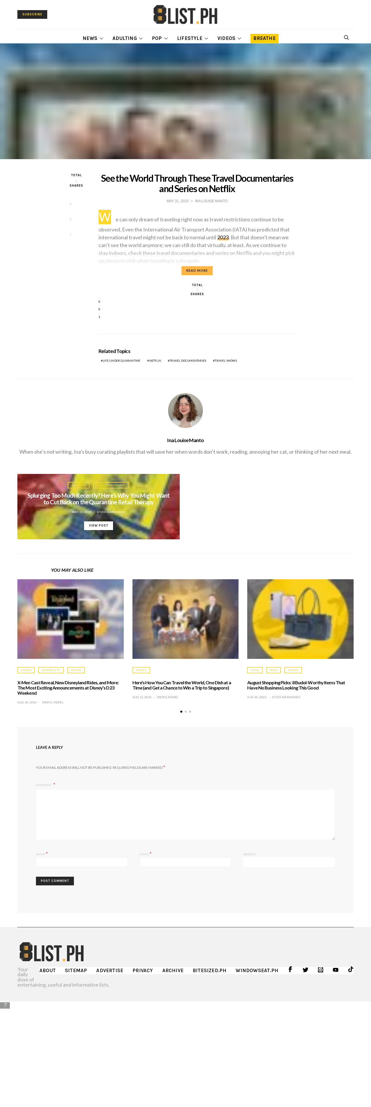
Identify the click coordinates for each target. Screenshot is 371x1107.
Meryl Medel (52, 702)
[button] (181, 711)
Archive (172, 970)
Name (42, 853)
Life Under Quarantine (121, 360)
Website (249, 854)
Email (145, 853)
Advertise (109, 970)
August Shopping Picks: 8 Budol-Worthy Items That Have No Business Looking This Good (296, 685)
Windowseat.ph (257, 970)
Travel (76, 670)
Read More (197, 270)
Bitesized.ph (209, 970)
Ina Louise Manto (185, 440)
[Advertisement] (185, 1050)
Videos (226, 38)
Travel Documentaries (188, 360)
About (47, 970)
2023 (223, 237)
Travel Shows (226, 360)
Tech (273, 670)
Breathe (264, 38)
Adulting (124, 38)
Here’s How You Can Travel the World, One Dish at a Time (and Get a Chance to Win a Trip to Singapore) (181, 685)
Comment (44, 785)
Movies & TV (51, 670)
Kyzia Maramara (111, 512)
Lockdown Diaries (111, 485)
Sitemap (76, 970)
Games (26, 670)
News (90, 38)
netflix (155, 360)
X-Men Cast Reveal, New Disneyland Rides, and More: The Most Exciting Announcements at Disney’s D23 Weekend (68, 688)
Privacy (142, 970)
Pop (157, 38)
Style (255, 670)
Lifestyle (189, 38)
